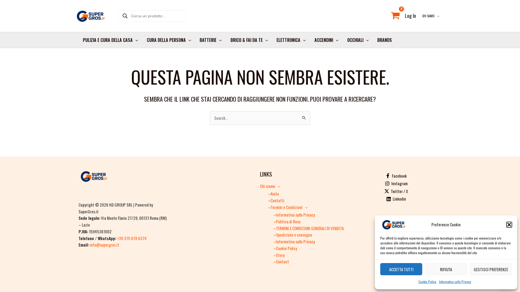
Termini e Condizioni (287, 207)
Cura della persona (166, 40)
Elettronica (288, 40)
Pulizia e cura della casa (108, 40)
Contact (282, 261)
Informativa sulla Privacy (455, 281)
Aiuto (275, 194)
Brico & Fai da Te (246, 40)
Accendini (323, 40)
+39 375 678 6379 (132, 238)
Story (280, 255)
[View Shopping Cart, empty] (395, 15)
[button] (509, 224)
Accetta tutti (401, 269)
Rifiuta (446, 269)
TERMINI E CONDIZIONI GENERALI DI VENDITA (310, 228)
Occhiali (355, 40)
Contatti (277, 200)
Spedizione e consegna (294, 235)
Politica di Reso (288, 221)
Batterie (208, 40)
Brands (384, 40)
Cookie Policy (427, 281)
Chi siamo (428, 16)
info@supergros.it (104, 245)
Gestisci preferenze (491, 269)
